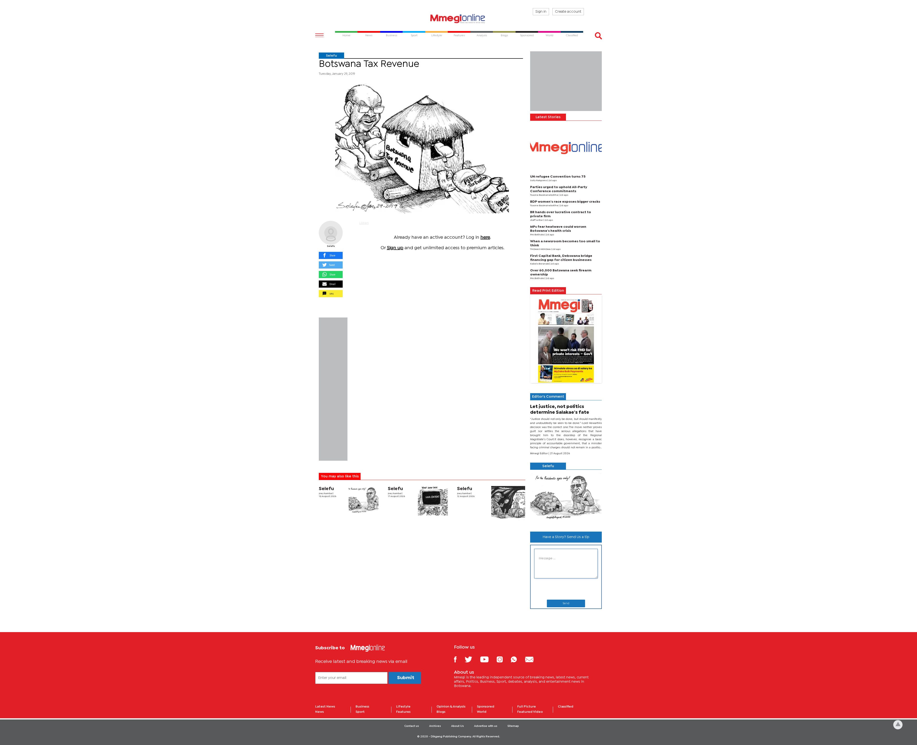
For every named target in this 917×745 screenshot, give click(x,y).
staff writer (537, 220)
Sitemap (513, 726)
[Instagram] (503, 659)
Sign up (395, 248)
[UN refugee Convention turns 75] (566, 148)
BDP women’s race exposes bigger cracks (565, 201)
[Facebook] (459, 659)
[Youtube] (488, 659)
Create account (568, 11)
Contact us (411, 726)
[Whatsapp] (517, 659)
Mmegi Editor (539, 453)
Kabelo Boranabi (539, 264)
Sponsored (485, 706)
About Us (457, 726)
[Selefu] (331, 233)
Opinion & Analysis (451, 706)
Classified (565, 706)
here (485, 237)
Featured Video (530, 711)
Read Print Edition (548, 290)
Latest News (325, 706)
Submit (405, 678)
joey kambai (326, 493)
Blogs (441, 711)
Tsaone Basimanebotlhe (544, 195)
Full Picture (526, 706)
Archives (435, 726)
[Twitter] (472, 659)
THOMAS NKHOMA (540, 249)
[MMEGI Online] (458, 18)
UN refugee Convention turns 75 (558, 176)
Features (403, 711)
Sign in (540, 11)
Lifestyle (403, 706)
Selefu (331, 55)
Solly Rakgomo (538, 181)
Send (566, 603)
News (319, 711)
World (481, 711)
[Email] (533, 659)
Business (362, 706)
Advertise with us (485, 726)
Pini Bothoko (537, 235)
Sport (360, 711)
